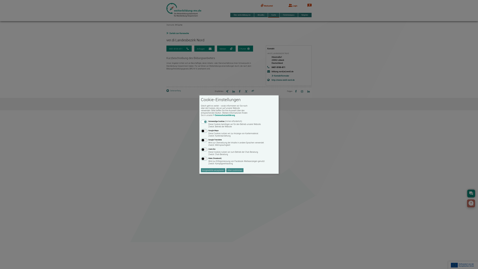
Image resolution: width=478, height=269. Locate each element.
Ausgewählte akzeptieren (213, 170)
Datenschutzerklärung (225, 115)
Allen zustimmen (235, 170)
